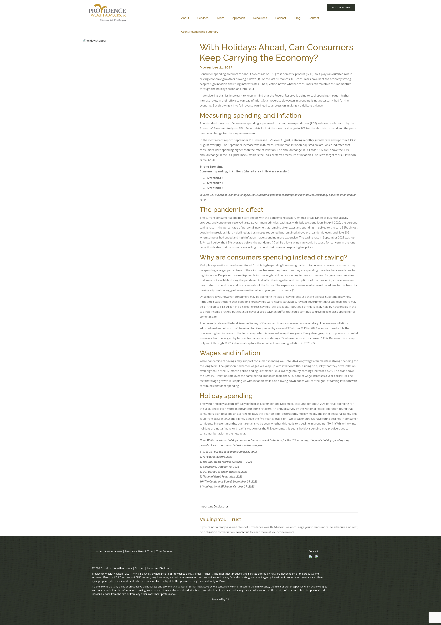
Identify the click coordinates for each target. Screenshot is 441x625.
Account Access (341, 7)
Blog (297, 18)
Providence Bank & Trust (139, 551)
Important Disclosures (214, 506)
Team (220, 18)
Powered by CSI (220, 599)
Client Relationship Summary (199, 31)
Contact (314, 18)
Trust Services (164, 551)
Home (98, 551)
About (185, 18)
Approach (238, 18)
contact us (242, 532)
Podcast (280, 18)
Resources (260, 18)
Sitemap (139, 568)
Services (202, 18)
